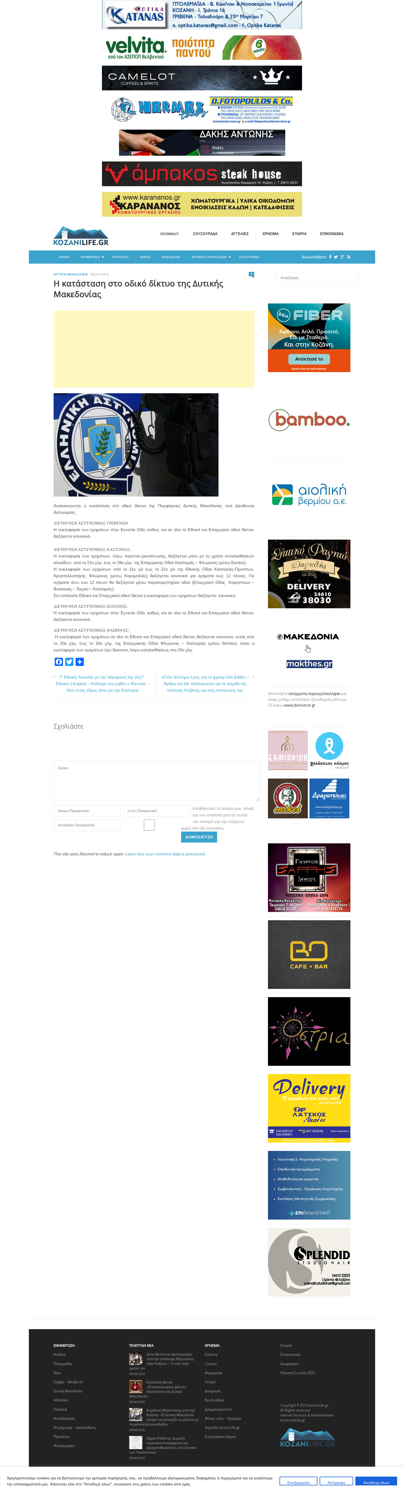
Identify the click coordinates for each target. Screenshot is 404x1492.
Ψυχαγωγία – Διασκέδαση (75, 1427)
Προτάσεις (120, 257)
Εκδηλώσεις (171, 257)
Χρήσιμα (270, 233)
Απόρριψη (336, 1482)
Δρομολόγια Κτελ (218, 1409)
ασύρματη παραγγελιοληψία (314, 693)
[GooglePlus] (341, 257)
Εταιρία (299, 233)
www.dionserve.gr (299, 705)
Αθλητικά (61, 1400)
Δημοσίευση (199, 837)
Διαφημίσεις (289, 1363)
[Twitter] (334, 257)
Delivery (211, 1354)
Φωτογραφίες (64, 1445)
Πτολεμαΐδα (63, 1363)
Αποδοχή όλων (376, 1482)
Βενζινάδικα (214, 1400)
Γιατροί (210, 1382)
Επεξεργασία (298, 1482)
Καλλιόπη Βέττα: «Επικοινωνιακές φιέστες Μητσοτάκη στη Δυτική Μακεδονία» (157, 1389)
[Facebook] (329, 257)
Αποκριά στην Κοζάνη (209, 257)
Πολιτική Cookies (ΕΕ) (297, 1373)
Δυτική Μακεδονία (71, 274)
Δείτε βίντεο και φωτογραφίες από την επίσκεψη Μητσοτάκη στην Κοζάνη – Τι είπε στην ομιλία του (161, 1361)
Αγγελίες (240, 233)
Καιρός (145, 257)
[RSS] (347, 257)
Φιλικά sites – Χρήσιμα (223, 1418)
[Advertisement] (154, 349)
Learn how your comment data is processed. (166, 854)
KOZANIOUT (170, 233)
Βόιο (57, 1373)
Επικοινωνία (332, 233)
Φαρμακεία (213, 1373)
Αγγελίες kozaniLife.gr (222, 1427)
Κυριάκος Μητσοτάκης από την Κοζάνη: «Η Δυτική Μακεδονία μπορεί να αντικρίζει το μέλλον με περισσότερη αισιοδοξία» (164, 1417)
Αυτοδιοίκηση (64, 1418)
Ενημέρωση (90, 257)
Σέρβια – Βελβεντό (68, 1382)
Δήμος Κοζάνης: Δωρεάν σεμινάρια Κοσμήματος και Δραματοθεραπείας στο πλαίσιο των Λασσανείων (163, 1445)
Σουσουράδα (205, 233)
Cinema (211, 1363)
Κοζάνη (59, 1354)
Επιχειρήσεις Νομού (220, 1436)
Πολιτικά (60, 1409)
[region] (202, 1479)
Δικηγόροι (212, 1391)
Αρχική (64, 257)
